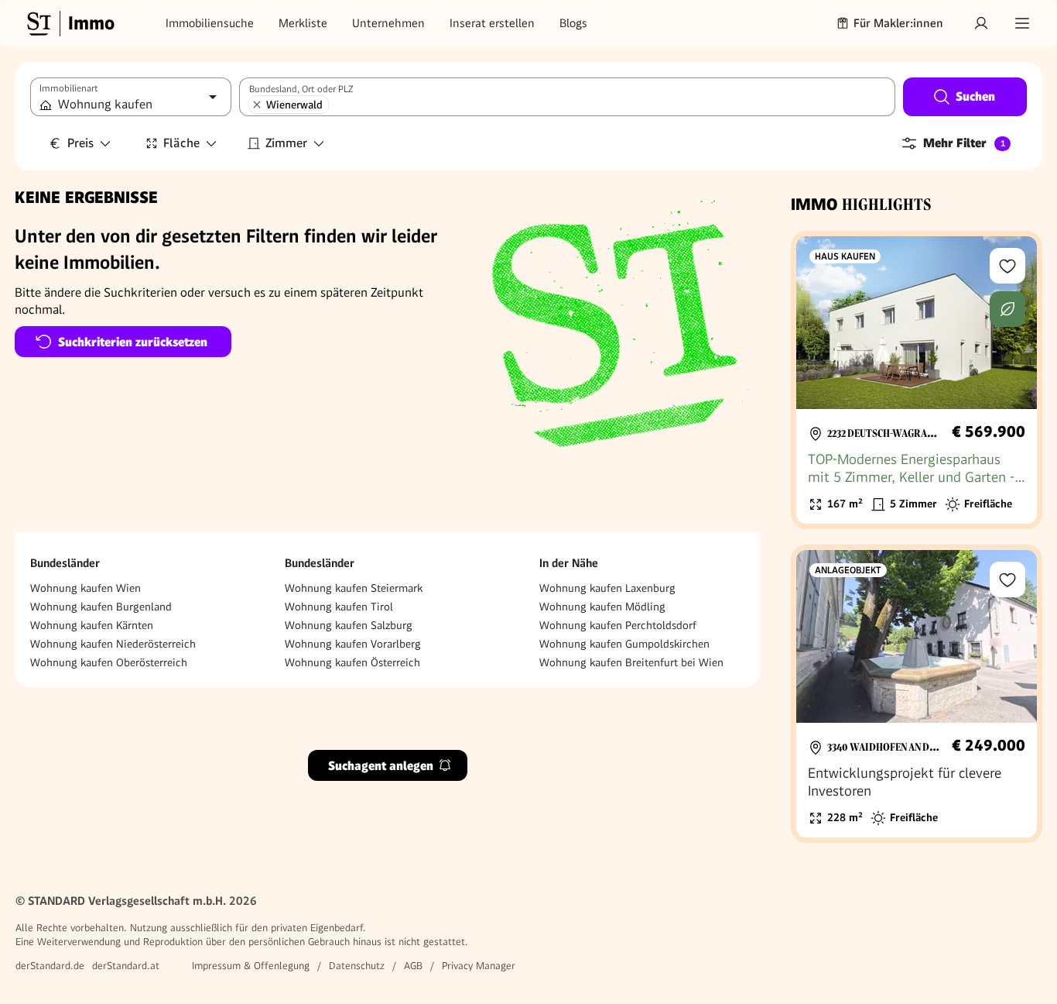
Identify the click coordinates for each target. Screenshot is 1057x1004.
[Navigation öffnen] (1022, 23)
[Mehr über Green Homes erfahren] (1007, 309)
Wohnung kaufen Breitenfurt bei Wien (631, 662)
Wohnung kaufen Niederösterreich (113, 644)
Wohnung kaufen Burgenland (101, 606)
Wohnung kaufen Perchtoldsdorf (617, 625)
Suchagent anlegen (380, 765)
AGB (413, 965)
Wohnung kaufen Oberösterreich (108, 662)
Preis (80, 143)
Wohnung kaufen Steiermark (353, 588)
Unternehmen (388, 23)
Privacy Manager (478, 965)
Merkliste (303, 23)
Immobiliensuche (210, 23)
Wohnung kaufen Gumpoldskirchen (624, 644)
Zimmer (286, 143)
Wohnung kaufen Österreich (352, 662)
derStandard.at (125, 965)
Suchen (975, 96)
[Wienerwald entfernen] (257, 104)
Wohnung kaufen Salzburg (348, 625)
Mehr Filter (964, 143)
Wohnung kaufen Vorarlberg (353, 644)
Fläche (181, 143)
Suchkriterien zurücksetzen (132, 342)
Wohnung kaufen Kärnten (91, 625)
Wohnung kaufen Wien (85, 588)
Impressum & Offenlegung (251, 965)
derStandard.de (49, 965)
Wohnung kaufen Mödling (602, 606)
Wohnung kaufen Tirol (339, 606)
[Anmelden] (981, 23)
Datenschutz (357, 965)
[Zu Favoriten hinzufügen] (1007, 266)
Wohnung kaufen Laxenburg (607, 588)
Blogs (573, 23)
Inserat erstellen (492, 23)
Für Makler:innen (898, 23)
